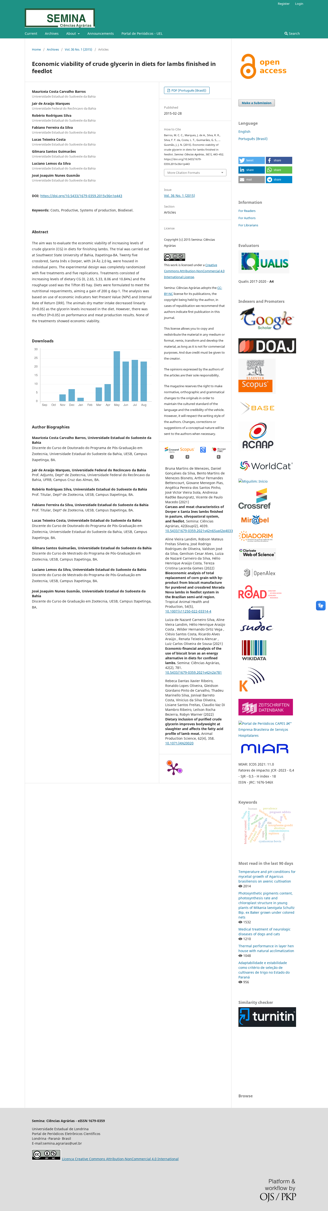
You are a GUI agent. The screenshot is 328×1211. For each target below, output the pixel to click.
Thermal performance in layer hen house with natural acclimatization (266, 948)
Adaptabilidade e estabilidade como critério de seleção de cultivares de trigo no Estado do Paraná (264, 969)
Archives (52, 33)
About (71, 33)
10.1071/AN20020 (179, 743)
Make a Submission (257, 103)
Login (299, 3)
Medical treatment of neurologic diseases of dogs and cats (264, 931)
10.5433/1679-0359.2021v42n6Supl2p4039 (199, 530)
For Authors (246, 218)
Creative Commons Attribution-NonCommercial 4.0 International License (194, 271)
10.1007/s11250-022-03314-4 (188, 611)
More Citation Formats (183, 172)
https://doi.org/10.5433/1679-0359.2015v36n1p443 (81, 195)
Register (284, 3)
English (244, 131)
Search (294, 33)
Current (31, 33)
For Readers (246, 211)
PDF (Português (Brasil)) (188, 90)
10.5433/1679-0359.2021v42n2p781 (193, 672)
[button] (251, 160)
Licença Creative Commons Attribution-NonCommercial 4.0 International (120, 1159)
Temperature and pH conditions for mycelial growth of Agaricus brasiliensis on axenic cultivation (267, 876)
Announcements (100, 33)
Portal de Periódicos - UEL (142, 33)
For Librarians (248, 225)
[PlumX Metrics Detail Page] (173, 768)
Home (36, 49)
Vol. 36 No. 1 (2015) (78, 49)
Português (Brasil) (252, 138)
